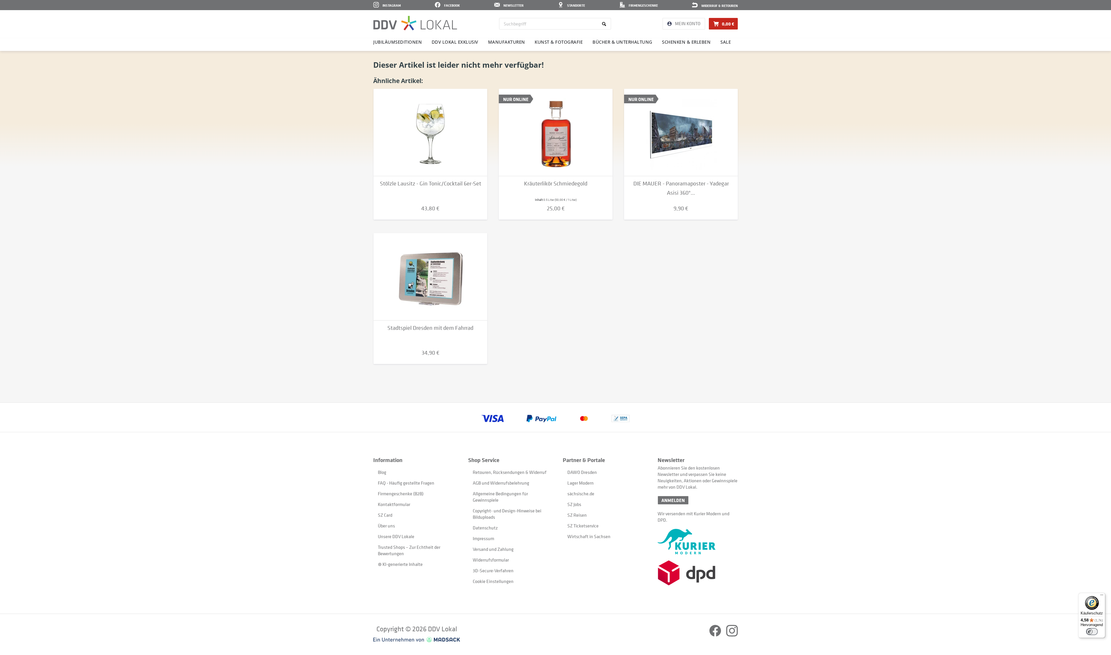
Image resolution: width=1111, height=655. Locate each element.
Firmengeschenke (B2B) (401, 493)
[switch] (1092, 631)
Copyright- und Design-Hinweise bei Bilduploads (507, 513)
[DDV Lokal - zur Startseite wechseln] (415, 23)
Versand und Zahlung (493, 549)
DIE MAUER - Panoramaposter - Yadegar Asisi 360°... (681, 188)
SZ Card (385, 515)
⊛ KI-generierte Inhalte (400, 564)
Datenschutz (485, 528)
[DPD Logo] (698, 573)
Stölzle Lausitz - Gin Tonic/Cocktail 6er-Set (430, 183)
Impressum (483, 538)
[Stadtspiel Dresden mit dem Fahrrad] (430, 277)
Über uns (386, 525)
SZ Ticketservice (583, 525)
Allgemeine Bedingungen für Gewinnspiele (500, 496)
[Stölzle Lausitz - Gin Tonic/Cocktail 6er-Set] (430, 132)
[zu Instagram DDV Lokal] (732, 635)
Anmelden (673, 500)
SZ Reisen (577, 515)
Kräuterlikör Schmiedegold (555, 183)
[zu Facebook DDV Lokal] (715, 635)
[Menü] (1101, 596)
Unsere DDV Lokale (396, 536)
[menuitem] (555, 24)
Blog (382, 472)
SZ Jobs (574, 504)
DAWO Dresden (582, 472)
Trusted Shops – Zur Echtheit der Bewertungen (409, 550)
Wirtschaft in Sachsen (588, 536)
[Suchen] (605, 24)
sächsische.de (580, 493)
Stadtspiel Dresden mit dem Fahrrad (430, 328)
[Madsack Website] (416, 639)
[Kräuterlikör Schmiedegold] (555, 132)
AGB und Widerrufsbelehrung (501, 483)
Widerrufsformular (491, 560)
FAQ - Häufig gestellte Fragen (406, 483)
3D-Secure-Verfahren (493, 570)
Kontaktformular (394, 504)
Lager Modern (580, 483)
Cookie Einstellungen (493, 581)
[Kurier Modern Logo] (698, 541)
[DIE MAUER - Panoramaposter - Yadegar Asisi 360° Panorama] (681, 132)
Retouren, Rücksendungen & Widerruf (510, 472)
